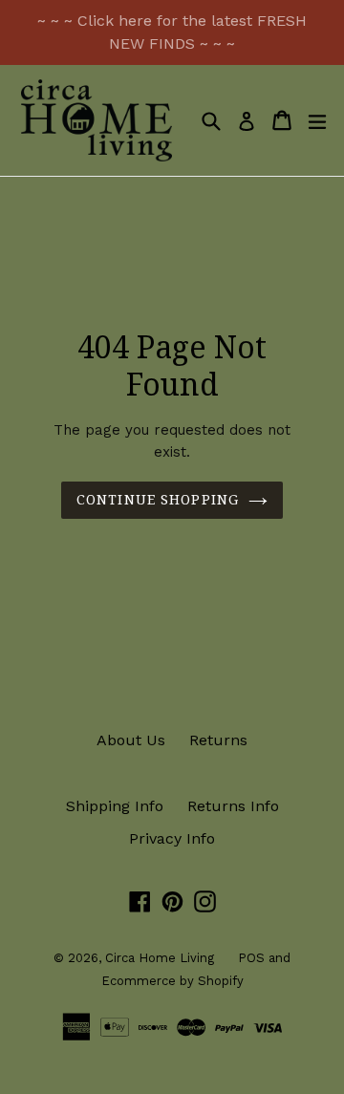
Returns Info (233, 806)
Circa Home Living (159, 958)
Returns (218, 740)
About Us (131, 740)
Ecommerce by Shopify (172, 981)
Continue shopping (157, 499)
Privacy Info (172, 838)
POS (251, 958)
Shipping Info (114, 806)
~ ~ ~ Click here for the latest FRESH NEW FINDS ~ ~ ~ (172, 32)
